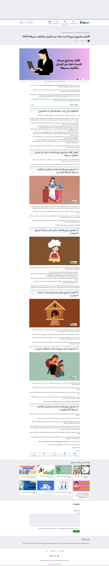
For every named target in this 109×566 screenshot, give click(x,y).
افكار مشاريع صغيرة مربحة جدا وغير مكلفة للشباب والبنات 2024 (59, 401)
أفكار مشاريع (75, 462)
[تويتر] (56, 556)
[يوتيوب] (51, 556)
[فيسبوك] (58, 556)
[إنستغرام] (53, 556)
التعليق (78, 513)
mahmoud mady (83, 40)
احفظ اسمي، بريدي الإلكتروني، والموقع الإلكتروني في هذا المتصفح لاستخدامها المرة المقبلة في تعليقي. (58, 528)
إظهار (32, 104)
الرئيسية (88, 32)
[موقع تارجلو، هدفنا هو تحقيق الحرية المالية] (85, 22)
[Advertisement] (54, 9)
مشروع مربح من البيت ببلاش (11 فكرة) (65, 225)
